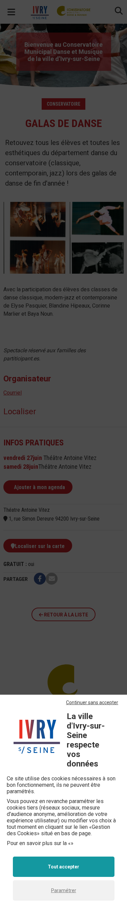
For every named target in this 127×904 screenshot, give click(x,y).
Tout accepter (63, 866)
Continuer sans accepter (92, 702)
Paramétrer (63, 890)
